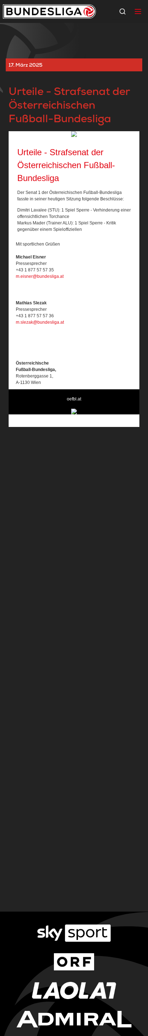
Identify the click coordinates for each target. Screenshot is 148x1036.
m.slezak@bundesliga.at (40, 322)
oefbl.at (74, 398)
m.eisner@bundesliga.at (40, 276)
